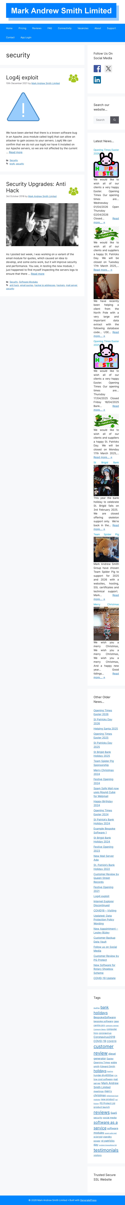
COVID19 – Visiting (105, 910)
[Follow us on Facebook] (97, 68)
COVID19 (111, 1041)
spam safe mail (111, 1133)
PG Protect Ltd (107, 1103)
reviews (102, 1112)
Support (111, 28)
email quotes (26, 285)
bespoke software (103, 1021)
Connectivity (64, 28)
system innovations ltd (108, 1145)
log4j (12, 163)
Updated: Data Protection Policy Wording (104, 919)
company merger (112, 1026)
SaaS (114, 1112)
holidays (100, 1071)
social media (109, 1117)
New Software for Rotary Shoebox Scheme (104, 969)
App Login (26, 37)
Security (14, 160)
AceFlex (97, 1008)
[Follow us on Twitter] (108, 68)
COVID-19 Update (105, 978)
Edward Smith (107, 1066)
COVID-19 (100, 1041)
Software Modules (28, 282)
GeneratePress (88, 1200)
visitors (98, 1155)
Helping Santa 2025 (106, 728)
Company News (100, 1029)
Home (9, 28)
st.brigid (98, 1136)
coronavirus (105, 1033)
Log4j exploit (22, 77)
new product (107, 1099)
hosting (110, 1071)
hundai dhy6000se (104, 1075)
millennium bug (112, 1096)
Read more (15, 152)
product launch (102, 1107)
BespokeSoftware (105, 1017)
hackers (61, 285)
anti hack (14, 285)
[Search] (114, 120)
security (20, 163)
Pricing (22, 28)
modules (97, 1100)
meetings (99, 1091)
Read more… (103, 269)
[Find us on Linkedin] (97, 79)
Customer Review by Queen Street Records (106, 878)
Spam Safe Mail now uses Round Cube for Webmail (106, 792)
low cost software (103, 1079)
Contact (10, 37)
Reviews (36, 28)
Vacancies (83, 28)
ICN (115, 1076)
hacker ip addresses (44, 285)
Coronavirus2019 (104, 1037)
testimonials (106, 1150)
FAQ (50, 28)
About (98, 28)
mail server (71, 285)
